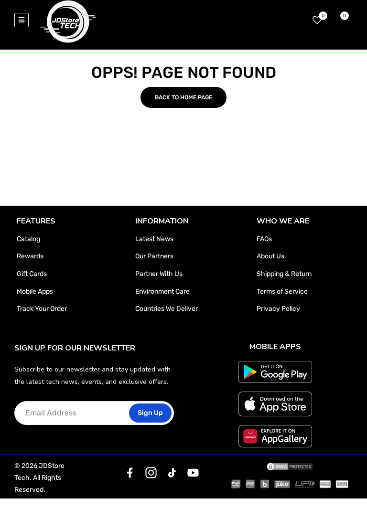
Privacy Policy (278, 309)
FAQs (264, 239)
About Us (270, 256)
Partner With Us (159, 274)
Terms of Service (282, 291)
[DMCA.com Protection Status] (289, 466)
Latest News (154, 239)
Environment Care (162, 291)
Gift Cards (32, 274)
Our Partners (154, 256)
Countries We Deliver (166, 309)
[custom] (129, 472)
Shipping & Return (284, 274)
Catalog (28, 239)
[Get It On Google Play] (275, 372)
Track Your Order (42, 309)
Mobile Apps (35, 291)
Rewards (30, 256)
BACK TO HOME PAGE (183, 97)
